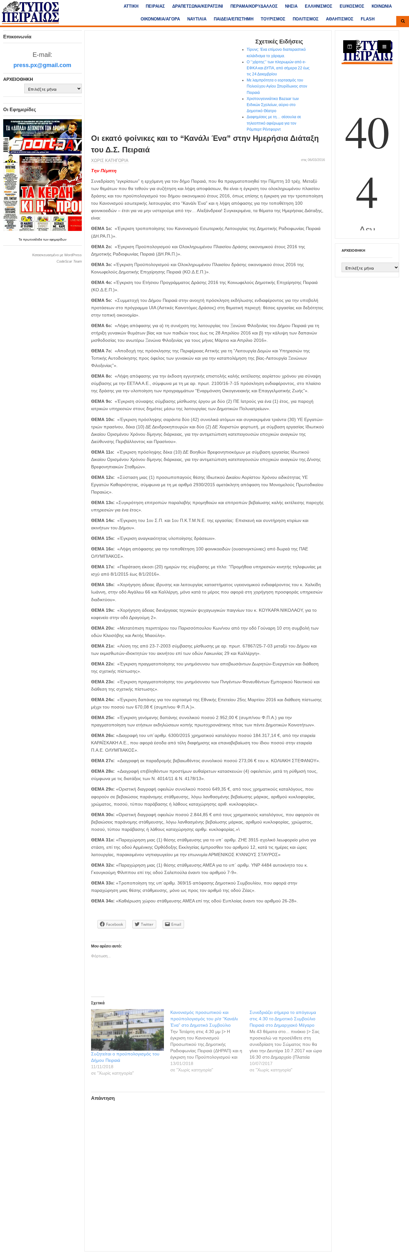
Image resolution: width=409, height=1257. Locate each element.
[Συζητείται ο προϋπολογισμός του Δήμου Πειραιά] (127, 1030)
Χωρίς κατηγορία (109, 160)
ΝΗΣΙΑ (291, 6)
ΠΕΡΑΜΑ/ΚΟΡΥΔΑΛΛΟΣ (254, 6)
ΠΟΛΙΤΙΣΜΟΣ (306, 19)
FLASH (367, 19)
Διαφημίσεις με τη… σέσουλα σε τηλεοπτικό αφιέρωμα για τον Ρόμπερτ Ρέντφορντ (274, 123)
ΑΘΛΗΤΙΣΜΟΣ (339, 19)
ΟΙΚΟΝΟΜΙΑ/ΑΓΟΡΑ (160, 19)
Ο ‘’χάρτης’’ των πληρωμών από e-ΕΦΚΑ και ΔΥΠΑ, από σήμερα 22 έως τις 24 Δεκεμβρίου (278, 68)
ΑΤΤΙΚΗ (131, 6)
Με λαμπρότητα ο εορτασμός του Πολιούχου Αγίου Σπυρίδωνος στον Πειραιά (277, 86)
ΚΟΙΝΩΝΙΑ (382, 6)
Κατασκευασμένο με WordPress (57, 255)
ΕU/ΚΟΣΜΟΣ (352, 6)
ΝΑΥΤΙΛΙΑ (196, 19)
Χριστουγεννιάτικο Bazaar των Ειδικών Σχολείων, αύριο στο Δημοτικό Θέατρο (273, 104)
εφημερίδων (58, 239)
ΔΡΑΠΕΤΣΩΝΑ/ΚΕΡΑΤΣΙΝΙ (197, 6)
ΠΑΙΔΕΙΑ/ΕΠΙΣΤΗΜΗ (233, 19)
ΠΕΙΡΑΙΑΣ (155, 6)
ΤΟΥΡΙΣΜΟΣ (273, 19)
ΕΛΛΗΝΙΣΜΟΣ (318, 6)
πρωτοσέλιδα (33, 239)
